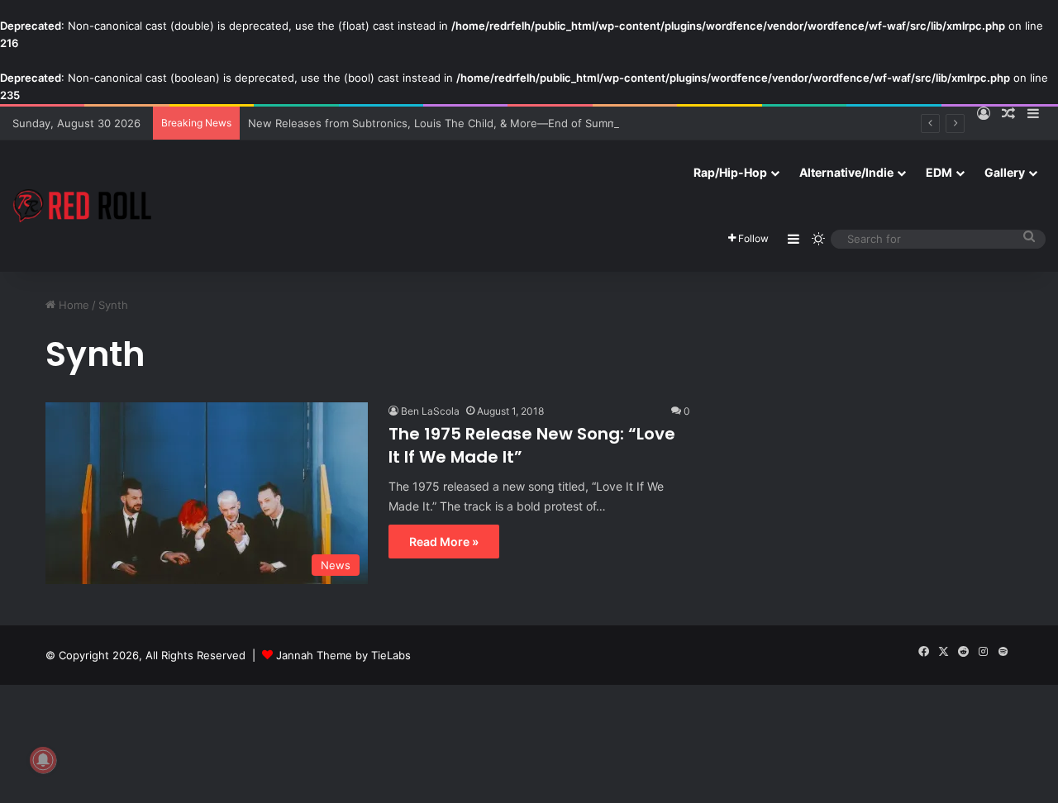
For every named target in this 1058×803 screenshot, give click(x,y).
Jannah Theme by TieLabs (343, 655)
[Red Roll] (82, 205)
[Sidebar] (793, 238)
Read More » (444, 542)
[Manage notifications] (43, 760)
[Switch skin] (818, 238)
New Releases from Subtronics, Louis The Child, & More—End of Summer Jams (452, 123)
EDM (939, 172)
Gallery (1004, 172)
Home (72, 304)
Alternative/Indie (846, 172)
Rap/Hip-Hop (730, 172)
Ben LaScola (430, 411)
